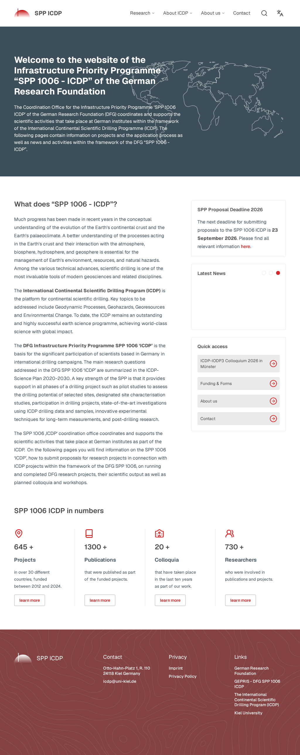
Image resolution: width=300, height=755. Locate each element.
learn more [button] (29, 600)
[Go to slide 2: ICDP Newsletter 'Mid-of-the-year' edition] (271, 273)
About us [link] (210, 13)
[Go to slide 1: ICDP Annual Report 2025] (264, 273)
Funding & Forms (216, 383)
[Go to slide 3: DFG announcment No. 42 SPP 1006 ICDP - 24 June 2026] (278, 273)
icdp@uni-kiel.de (119, 681)
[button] (264, 13)
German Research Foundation (251, 670)
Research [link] (140, 13)
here (245, 246)
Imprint (176, 668)
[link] (38, 13)
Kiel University (248, 713)
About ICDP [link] (175, 13)
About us (208, 401)
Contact (207, 418)
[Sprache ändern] (280, 13)
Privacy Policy (183, 676)
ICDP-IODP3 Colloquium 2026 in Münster (231, 363)
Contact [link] (241, 13)
